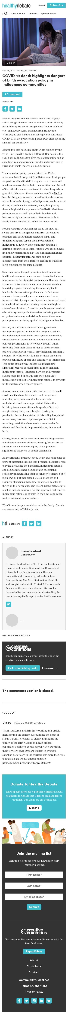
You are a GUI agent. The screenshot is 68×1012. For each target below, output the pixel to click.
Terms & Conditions (34, 985)
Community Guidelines (34, 979)
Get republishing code (22, 668)
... (39, 71)
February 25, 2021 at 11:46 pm (29, 723)
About (41, 6)
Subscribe (56, 5)
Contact (34, 972)
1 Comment (12, 94)
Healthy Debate (16, 5)
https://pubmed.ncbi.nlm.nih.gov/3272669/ (26, 763)
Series (48, 13)
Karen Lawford (29, 71)
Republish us (34, 951)
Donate (34, 807)
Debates (33, 13)
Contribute (34, 966)
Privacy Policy (34, 991)
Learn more (49, 668)
